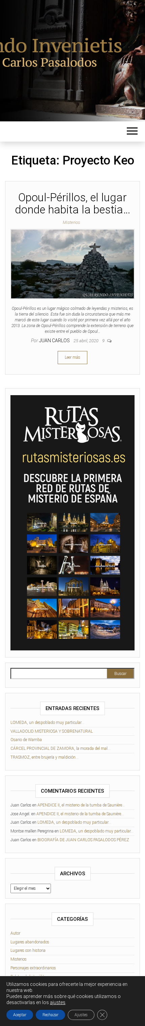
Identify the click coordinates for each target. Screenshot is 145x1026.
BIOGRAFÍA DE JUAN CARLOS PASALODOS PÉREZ (83, 840)
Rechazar (50, 1015)
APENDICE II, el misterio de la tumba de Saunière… (81, 805)
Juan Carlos (55, 340)
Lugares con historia (28, 950)
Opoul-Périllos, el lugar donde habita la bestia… (72, 203)
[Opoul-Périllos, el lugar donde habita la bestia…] (72, 263)
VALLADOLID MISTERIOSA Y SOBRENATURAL (51, 731)
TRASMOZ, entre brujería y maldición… (44, 757)
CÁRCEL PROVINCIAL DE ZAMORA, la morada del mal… (60, 748)
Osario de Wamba (26, 739)
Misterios (71, 222)
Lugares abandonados (29, 942)
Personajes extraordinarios (33, 968)
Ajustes (81, 1015)
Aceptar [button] (19, 1015)
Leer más (72, 357)
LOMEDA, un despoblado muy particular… (47, 722)
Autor (15, 933)
